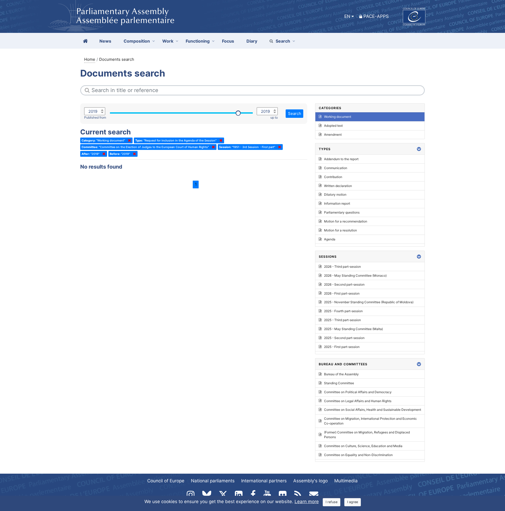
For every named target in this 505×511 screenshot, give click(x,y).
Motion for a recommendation (345, 221)
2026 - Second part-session (344, 284)
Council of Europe (165, 480)
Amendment (333, 134)
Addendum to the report (341, 159)
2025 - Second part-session (344, 338)
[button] (419, 149)
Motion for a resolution (340, 230)
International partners (264, 480)
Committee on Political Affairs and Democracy (358, 392)
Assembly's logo (310, 480)
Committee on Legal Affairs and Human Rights (357, 401)
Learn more (307, 501)
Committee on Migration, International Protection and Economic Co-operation (370, 421)
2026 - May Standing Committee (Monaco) (355, 275)
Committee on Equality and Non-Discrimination (358, 455)
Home (89, 59)
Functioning (198, 41)
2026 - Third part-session (342, 267)
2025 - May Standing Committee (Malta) (353, 329)
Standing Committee (339, 383)
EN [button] (347, 16)
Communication (335, 168)
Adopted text (333, 126)
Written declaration (338, 186)
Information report (337, 203)
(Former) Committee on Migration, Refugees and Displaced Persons (367, 434)
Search (283, 41)
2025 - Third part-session (342, 320)
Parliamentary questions (342, 212)
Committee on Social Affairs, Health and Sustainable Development (372, 410)
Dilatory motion (335, 194)
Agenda (329, 239)
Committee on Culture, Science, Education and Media (363, 446)
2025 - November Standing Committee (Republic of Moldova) (368, 302)
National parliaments (213, 480)
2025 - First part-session (342, 347)
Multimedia (346, 480)
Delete (128, 140)
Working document (337, 117)
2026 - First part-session (342, 293)
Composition (137, 41)
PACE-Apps (376, 16)
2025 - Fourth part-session (343, 311)
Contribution (333, 177)
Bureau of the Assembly (341, 374)
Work (167, 41)
